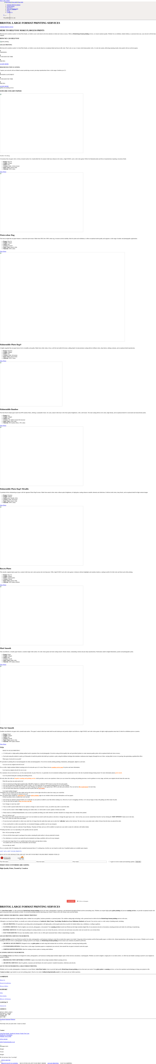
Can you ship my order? (9, 845)
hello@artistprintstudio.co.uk (7, 1042)
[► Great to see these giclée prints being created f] (46, 876)
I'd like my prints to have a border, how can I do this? (16, 797)
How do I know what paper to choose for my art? (15, 794)
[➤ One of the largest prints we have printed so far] (15, 878)
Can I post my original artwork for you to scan (14, 770)
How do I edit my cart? (8, 815)
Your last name (40, 861)
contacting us (21, 795)
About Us (2, 980)
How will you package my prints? (11, 832)
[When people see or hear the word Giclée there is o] (109, 885)
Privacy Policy (4, 986)
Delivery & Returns (5, 998)
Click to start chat (5, 1060)
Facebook (2, 1019)
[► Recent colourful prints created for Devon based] (78, 877)
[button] (78, 750)
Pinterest (13, 1019)
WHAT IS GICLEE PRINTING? (11, 750)
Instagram (7, 1019)
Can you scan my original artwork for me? (13, 764)
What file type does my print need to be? (13, 781)
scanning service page (57, 767)
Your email (76, 861)
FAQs (1, 992)
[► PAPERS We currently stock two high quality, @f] (140, 884)
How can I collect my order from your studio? (14, 818)
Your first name (4, 861)
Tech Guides (3, 995)
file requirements (83, 787)
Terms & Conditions (5, 983)
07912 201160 (3, 1039)
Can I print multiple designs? (10, 791)
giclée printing (35, 795)
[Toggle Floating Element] (1, 1062)
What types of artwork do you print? (12, 759)
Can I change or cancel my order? (11, 804)
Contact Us (3, 1005)
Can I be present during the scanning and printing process (17, 775)
